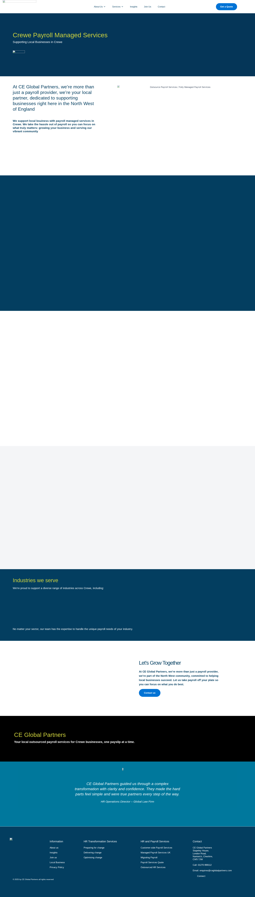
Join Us (147, 7)
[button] (15, 791)
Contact (161, 7)
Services (116, 7)
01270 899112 (205, 865)
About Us (98, 7)
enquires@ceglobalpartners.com (216, 870)
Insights (133, 7)
